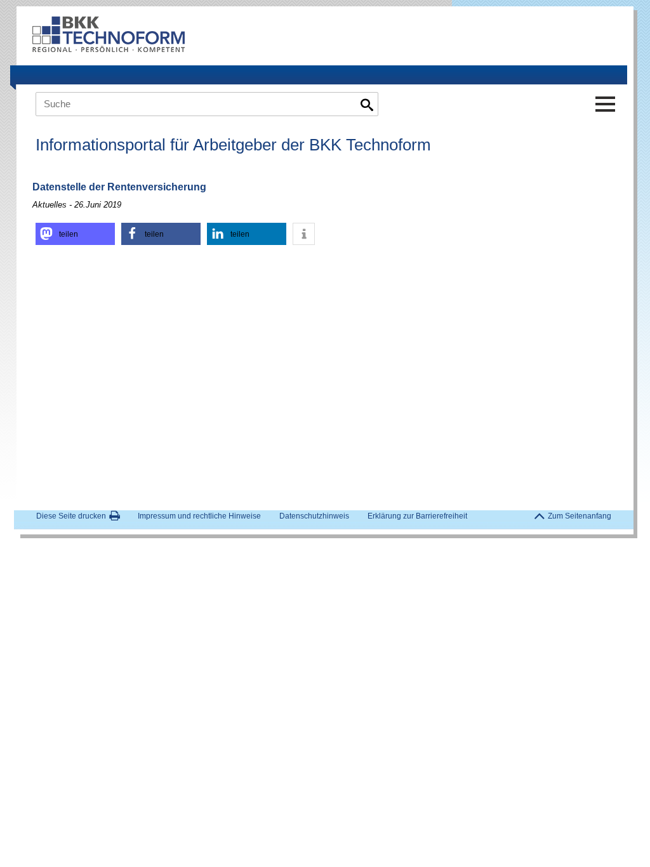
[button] (75, 234)
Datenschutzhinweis (314, 516)
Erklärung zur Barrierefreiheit (417, 516)
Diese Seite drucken (71, 516)
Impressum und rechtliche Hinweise (199, 516)
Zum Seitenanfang (579, 516)
